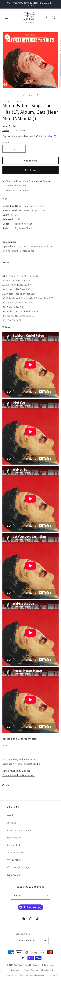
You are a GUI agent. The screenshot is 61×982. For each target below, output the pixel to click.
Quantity (6, 142)
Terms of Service (15, 852)
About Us (11, 822)
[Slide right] (37, 95)
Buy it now (30, 169)
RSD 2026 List (14, 874)
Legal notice (52, 975)
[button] (6, 17)
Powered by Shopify (31, 965)
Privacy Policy (14, 859)
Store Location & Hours (19, 830)
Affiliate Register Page (18, 867)
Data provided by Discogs (16, 770)
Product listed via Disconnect (18, 775)
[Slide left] (23, 95)
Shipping (5, 130)
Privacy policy (15, 970)
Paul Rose (18, 965)
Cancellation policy (15, 975)
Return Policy (14, 837)
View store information (18, 189)
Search (10, 815)
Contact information (35, 975)
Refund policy (48, 965)
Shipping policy (48, 970)
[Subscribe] (46, 896)
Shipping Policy (15, 845)
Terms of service (31, 970)
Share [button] (9, 784)
